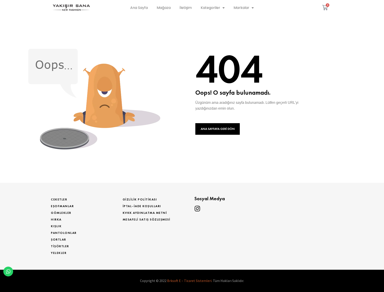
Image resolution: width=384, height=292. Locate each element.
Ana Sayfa (139, 7)
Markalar (241, 7)
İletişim (186, 7)
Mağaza (164, 7)
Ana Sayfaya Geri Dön (218, 129)
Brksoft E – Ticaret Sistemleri (189, 280)
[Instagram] (197, 209)
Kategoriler (210, 7)
